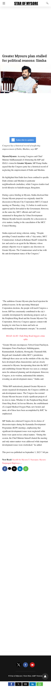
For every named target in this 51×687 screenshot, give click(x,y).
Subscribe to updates (25, 140)
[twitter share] (9, 468)
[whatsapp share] (25, 468)
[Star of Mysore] (26, 2)
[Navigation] (3, 3)
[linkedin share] (20, 468)
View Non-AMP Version (33, 676)
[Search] (46, 3)
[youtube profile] (32, 665)
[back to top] (45, 676)
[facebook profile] (25, 665)
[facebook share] (4, 468)
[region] (25, 30)
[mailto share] (14, 468)
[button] (11, 684)
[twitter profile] (18, 665)
